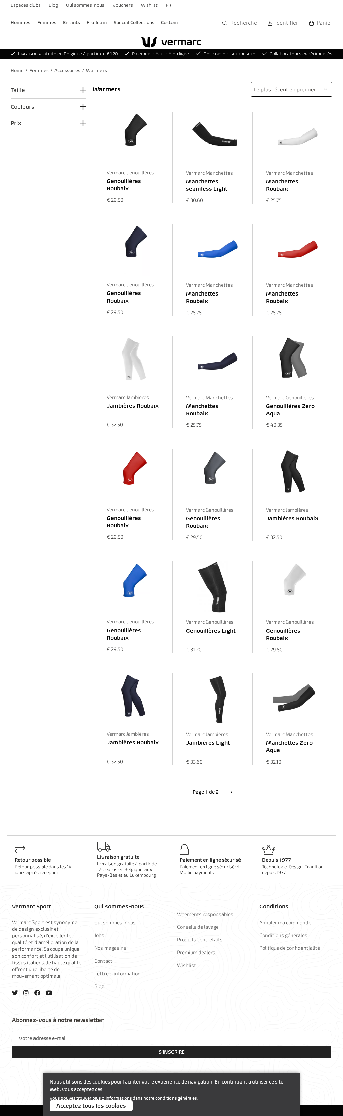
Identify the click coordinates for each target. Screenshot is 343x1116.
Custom (169, 22)
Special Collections (134, 22)
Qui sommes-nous (85, 5)
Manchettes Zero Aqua (289, 746)
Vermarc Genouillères (130, 172)
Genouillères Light (211, 630)
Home (17, 70)
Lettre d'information (117, 973)
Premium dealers (196, 952)
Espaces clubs (26, 5)
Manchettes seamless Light (206, 185)
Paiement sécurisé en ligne (160, 54)
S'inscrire (172, 1052)
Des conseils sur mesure (229, 54)
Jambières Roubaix (133, 405)
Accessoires (67, 70)
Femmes (46, 22)
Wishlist (149, 5)
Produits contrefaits (200, 939)
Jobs (99, 935)
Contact (103, 961)
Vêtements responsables (205, 914)
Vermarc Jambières (128, 397)
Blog (53, 5)
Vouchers (123, 5)
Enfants (71, 22)
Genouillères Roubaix (124, 185)
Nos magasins (110, 948)
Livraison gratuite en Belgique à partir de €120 (68, 54)
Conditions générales (283, 935)
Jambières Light (208, 742)
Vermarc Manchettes (209, 173)
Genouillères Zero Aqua (290, 410)
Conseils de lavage (198, 927)
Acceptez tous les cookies (91, 1105)
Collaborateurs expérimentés (301, 54)
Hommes (20, 22)
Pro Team (97, 22)
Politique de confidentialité (289, 948)
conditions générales (176, 1098)
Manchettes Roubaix (282, 185)
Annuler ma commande (285, 922)
